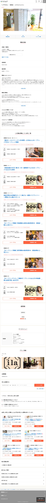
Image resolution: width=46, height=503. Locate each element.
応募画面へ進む (33, 159)
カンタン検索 (39, 385)
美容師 (5, 489)
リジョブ (2, 489)
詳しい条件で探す (40, 388)
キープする (13, 159)
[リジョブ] (4, 1)
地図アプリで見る (5, 57)
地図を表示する (13, 54)
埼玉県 (8, 489)
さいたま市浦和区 (12, 489)
